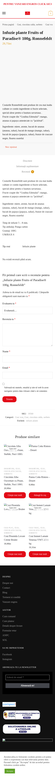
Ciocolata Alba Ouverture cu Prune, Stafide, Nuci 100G (14, 481)
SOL (4, 640)
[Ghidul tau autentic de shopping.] (27, 704)
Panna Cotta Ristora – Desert (39, 479)
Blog (4, 592)
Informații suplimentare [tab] (27, 166)
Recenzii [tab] (26, 171)
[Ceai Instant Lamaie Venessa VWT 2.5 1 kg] (40, 514)
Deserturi (9, 469)
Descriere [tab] (27, 161)
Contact (6, 587)
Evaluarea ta (9, 303)
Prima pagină (8, 24)
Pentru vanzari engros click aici (28, 4)
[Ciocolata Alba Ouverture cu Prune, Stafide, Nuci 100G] (15, 455)
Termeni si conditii (11, 597)
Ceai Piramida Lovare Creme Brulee (14, 538)
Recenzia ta (8, 319)
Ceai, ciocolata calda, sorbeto (29, 24)
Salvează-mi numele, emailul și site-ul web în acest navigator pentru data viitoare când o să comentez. (26, 389)
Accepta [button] (9, 771)
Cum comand (8, 616)
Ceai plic (8, 528)
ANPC (5, 635)
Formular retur (9, 630)
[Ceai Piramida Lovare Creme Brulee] (15, 514)
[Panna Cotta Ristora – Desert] (40, 455)
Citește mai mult (15, 495)
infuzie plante (32, 421)
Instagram (7, 659)
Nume (6, 351)
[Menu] (4, 13)
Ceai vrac (50, 24)
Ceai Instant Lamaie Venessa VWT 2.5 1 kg (38, 540)
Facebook (7, 654)
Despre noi (7, 583)
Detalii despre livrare (12, 626)
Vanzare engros (9, 602)
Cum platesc (8, 621)
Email (6, 367)
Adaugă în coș (40, 495)
